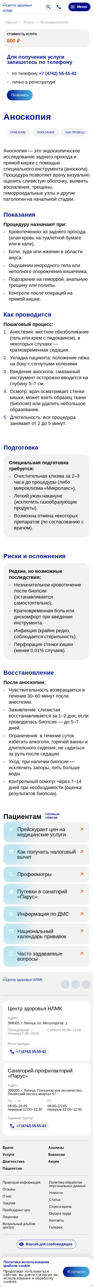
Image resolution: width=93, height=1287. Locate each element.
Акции (53, 1161)
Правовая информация (21, 1182)
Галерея (56, 1227)
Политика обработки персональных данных (67, 1184)
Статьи (54, 1200)
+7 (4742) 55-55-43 (57, 73)
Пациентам (12, 1168)
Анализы (56, 1148)
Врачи (8, 1148)
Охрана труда (60, 1213)
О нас (7, 1196)
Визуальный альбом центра (19, 1225)
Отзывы (9, 1189)
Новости (56, 1193)
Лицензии (10, 1217)
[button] (10, 22)
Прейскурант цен (16, 1210)
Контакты (56, 1220)
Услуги (8, 1154)
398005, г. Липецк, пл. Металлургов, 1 (38, 1023)
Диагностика (13, 1161)
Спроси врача (60, 1206)
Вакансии (56, 1154)
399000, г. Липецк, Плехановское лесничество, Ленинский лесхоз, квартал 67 (45, 1092)
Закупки (9, 1203)
